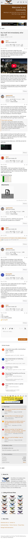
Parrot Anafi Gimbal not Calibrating (14, 358)
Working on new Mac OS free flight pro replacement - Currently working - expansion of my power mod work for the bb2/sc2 (15, 431)
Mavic (24, 462)
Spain (22, 45)
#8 (26, 313)
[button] (1, 2)
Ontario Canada (13, 101)
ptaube (7, 368)
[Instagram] (3, 539)
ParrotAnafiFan (10, 379)
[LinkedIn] (5, 539)
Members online (8, 445)
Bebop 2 (6, 434)
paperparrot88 (8, 376)
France (22, 278)
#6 (26, 257)
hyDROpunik (9, 363)
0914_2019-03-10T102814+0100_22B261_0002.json (14, 238)
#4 (26, 216)
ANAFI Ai (11, 352)
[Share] (25, 48)
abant (3, 37)
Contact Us (12, 522)
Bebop (6, 413)
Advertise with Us (5, 522)
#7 (26, 281)
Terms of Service (13, 525)
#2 (26, 104)
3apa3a (7, 352)
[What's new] (23, 2)
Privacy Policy (21, 525)
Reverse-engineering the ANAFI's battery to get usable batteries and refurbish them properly (15, 423)
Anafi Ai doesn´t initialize (11, 367)
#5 (26, 235)
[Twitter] (7, 539)
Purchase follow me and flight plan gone (14, 415)
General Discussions (17, 376)
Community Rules (4, 525)
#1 (26, 48)
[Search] (26, 2)
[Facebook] (1, 539)
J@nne (7, 386)
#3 (26, 164)
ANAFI (12, 360)
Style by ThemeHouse (8, 537)
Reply (25, 91)
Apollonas (7, 360)
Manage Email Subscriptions (7, 527)
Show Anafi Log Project (7, 120)
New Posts (6, 406)
